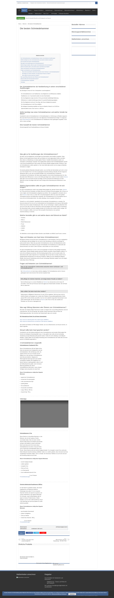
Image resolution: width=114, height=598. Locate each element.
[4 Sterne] (48, 527)
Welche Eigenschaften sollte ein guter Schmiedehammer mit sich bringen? (36, 65)
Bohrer (29, 10)
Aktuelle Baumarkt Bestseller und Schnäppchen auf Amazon (38, 18)
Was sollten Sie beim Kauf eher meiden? (30, 75)
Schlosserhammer (26, 119)
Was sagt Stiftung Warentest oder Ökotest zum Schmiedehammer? (35, 77)
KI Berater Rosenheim (64, 13)
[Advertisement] (44, 41)
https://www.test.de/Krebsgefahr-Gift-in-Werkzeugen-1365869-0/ (34, 319)
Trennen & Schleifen (38, 10)
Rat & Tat (46, 13)
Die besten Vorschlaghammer (43, 563)
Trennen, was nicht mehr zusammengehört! (27, 540)
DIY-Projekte (54, 13)
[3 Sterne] (43, 527)
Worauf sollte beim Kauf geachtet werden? (30, 78)
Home (19, 10)
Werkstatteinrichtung (69, 10)
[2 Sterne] (38, 527)
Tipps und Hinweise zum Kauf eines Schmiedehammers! (33, 68)
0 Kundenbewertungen (25, 476)
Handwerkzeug (48, 10)
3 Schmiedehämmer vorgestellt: (27, 80)
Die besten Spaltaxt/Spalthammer (58, 564)
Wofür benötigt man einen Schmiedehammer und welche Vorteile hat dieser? (37, 59)
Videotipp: (23, 82)
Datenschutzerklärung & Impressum (59, 594)
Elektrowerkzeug (58, 10)
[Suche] (96, 3)
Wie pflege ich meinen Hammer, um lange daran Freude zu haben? (36, 73)
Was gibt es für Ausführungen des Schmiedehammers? (32, 63)
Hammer (66, 176)
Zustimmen (72, 594)
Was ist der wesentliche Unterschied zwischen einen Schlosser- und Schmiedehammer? (40, 71)
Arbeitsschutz (38, 13)
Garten (93, 10)
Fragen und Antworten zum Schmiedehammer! (30, 70)
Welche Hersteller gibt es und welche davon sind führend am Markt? (35, 66)
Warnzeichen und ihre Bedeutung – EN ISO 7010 (59, 540)
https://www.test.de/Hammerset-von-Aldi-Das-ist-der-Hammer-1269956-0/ (36, 321)
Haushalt (30, 13)
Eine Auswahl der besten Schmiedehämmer (30, 61)
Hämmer (24, 10)
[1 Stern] (33, 527)
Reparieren (87, 10)
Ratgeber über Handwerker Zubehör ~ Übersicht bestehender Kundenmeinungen (47, 3)
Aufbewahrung (79, 10)
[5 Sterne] (53, 527)
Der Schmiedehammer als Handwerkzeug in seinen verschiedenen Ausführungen (38, 58)
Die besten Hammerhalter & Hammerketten (27, 557)
